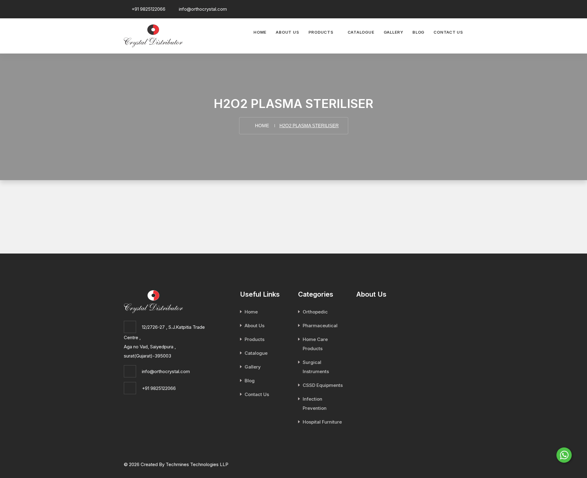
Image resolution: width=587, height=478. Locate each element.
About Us (287, 32)
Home (260, 32)
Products (321, 32)
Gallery (393, 32)
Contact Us (448, 32)
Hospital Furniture (322, 422)
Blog (418, 32)
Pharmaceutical (320, 325)
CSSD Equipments (323, 385)
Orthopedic (315, 312)
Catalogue (361, 32)
